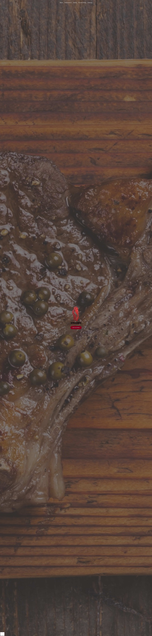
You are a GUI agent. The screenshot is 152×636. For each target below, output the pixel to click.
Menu (61, 2)
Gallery (75, 2)
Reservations (68, 2)
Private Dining (82, 2)
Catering (89, 2)
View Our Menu (76, 327)
